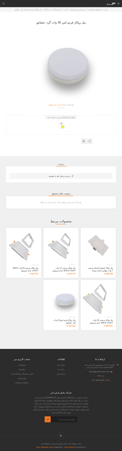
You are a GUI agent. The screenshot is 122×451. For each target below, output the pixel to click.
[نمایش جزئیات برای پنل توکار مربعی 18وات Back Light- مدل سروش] (23, 245)
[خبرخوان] (61, 435)
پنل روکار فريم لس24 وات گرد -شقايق (64, 321)
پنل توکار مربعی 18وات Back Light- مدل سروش (25, 269)
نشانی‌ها (22, 369)
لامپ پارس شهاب (68, 202)
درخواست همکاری (22, 382)
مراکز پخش (61, 374)
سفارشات (22, 365)
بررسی (61, 164)
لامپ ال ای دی (50, 202)
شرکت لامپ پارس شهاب (57, 105)
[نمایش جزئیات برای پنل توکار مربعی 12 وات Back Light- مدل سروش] (61, 245)
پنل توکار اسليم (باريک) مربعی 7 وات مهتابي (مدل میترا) (100, 269)
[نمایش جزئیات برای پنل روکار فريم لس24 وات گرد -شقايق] (61, 297)
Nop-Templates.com (44, 447)
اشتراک (48, 419)
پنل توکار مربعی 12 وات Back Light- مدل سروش (64, 269)
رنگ (61, 123)
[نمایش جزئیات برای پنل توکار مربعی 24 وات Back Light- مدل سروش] (98, 297)
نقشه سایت (22, 378)
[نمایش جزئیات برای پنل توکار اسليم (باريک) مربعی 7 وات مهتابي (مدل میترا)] (98, 245)
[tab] (61, 163)
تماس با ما (61, 365)
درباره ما (61, 369)
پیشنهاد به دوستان (83, 141)
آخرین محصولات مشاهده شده (22, 374)
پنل (80, 202)
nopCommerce (70, 447)
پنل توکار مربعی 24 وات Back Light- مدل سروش (101, 321)
